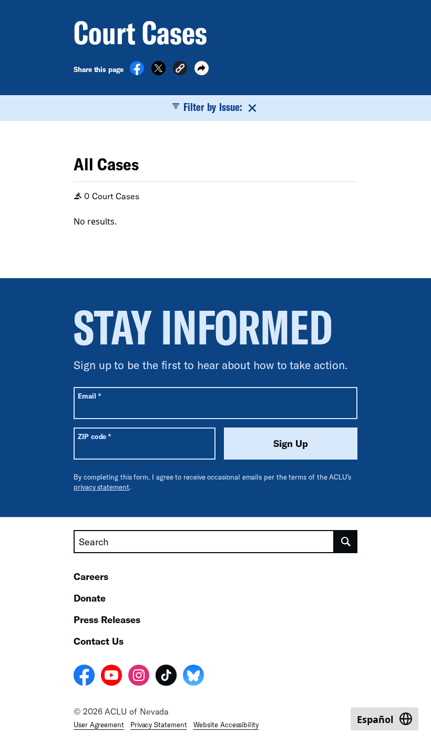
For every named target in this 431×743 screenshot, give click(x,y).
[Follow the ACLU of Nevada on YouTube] (111, 677)
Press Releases (107, 619)
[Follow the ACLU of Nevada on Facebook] (84, 677)
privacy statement (101, 487)
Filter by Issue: (212, 107)
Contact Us (99, 641)
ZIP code (94, 436)
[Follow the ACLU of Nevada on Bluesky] (193, 677)
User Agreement (99, 724)
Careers (91, 576)
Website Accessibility (226, 724)
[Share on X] (158, 72)
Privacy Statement (158, 724)
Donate (90, 598)
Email (89, 395)
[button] (180, 69)
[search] (345, 541)
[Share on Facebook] (137, 72)
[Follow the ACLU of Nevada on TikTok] (166, 677)
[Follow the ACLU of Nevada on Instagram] (138, 677)
